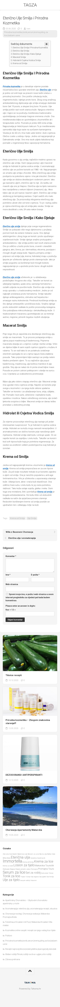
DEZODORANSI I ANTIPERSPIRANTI (24, 775)
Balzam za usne (33, 854)
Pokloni (8, 935)
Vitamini (33, 880)
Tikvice (51, 873)
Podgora (12, 869)
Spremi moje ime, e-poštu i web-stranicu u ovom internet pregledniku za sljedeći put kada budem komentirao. (30, 597)
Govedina (33, 858)
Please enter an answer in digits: (21, 606)
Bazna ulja (43, 854)
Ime (8, 575)
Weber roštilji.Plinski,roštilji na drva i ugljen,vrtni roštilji (28, 954)
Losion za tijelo (24, 865)
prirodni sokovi (26, 869)
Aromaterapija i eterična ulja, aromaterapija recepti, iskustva (31, 909)
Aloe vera (6, 854)
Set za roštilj (33, 872)
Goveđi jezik (41, 858)
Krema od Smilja (20, 63)
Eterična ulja (20, 857)
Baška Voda (51, 854)
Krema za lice (43, 861)
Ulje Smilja (31, 518)
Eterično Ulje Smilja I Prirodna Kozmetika (30, 47)
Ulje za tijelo (11, 880)
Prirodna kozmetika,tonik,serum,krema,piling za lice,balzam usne (26, 34)
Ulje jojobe (42, 877)
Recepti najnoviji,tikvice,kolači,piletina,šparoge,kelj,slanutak (30, 949)
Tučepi (28, 877)
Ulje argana (35, 877)
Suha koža (44, 873)
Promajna (34, 869)
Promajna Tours (46, 869)
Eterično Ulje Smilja (21, 51)
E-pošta (35, 575)
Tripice (23, 877)
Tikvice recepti (14, 675)
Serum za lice (14, 872)
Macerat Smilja (19, 57)
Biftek (5, 858)
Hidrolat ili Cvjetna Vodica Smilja (27, 60)
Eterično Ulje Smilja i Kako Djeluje (27, 54)
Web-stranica (12, 584)
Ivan (28, 28)
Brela (8, 858)
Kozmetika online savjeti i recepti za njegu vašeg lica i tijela (30, 930)
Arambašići (13, 854)
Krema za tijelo (8, 866)
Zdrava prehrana (12, 959)
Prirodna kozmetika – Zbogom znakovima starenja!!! (28, 722)
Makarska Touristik (44, 865)
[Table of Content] (47, 44)
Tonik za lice (11, 876)
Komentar (11, 556)
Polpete (17, 869)
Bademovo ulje (22, 854)
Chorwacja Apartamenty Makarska (24, 830)
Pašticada (6, 869)
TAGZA (30, 5)
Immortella (12, 861)
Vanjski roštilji (25, 880)
